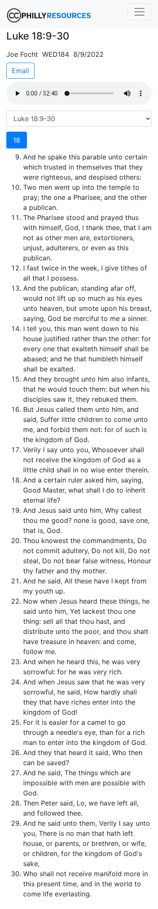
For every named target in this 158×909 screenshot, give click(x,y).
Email (20, 70)
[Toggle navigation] (139, 11)
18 (16, 140)
